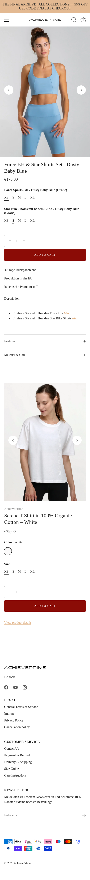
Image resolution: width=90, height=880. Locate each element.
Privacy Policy (13, 720)
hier (66, 313)
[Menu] (6, 19)
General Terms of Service (21, 707)
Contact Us (11, 748)
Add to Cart (45, 254)
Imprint (9, 713)
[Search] (73, 20)
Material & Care (15, 355)
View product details (17, 622)
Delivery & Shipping (18, 762)
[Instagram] (25, 687)
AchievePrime (13, 509)
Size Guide (11, 768)
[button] (8, 90)
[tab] (14, 298)
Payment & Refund (17, 755)
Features (9, 341)
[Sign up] (84, 815)
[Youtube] (15, 687)
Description (11, 298)
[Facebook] (6, 687)
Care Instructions (15, 775)
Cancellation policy (17, 727)
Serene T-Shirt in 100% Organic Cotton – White (38, 519)
